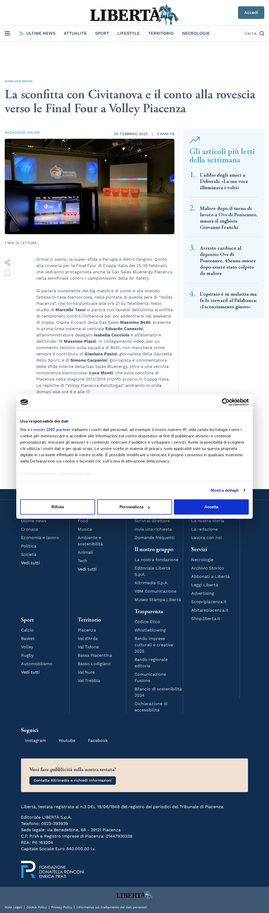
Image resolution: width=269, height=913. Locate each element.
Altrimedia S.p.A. (151, 582)
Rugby (27, 655)
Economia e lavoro (40, 537)
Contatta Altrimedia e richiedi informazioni (73, 780)
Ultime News (40, 33)
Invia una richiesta (153, 529)
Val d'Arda (88, 638)
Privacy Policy (61, 907)
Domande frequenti (154, 537)
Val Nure (86, 672)
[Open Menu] (7, 33)
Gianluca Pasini (19, 81)
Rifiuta (57, 507)
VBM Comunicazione (155, 591)
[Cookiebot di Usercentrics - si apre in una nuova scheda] (226, 402)
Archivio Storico (207, 568)
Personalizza (131, 507)
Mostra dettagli (225, 490)
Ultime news (33, 520)
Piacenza (87, 630)
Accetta (211, 507)
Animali (85, 552)
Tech (82, 560)
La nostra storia (207, 520)
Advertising (202, 593)
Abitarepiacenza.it (209, 610)
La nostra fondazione (156, 559)
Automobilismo (36, 663)
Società (28, 554)
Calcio (27, 630)
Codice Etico (147, 621)
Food (83, 520)
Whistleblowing (150, 630)
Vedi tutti (30, 562)
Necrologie (196, 33)
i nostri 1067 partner (51, 429)
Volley (27, 646)
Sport (102, 33)
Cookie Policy (37, 907)
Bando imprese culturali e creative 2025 (153, 645)
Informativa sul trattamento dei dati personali (111, 907)
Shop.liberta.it (205, 618)
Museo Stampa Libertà (157, 599)
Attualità (75, 33)
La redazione (204, 529)
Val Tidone (88, 646)
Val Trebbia (89, 680)
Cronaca (29, 529)
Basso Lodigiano (94, 663)
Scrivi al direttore (152, 520)
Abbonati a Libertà (210, 576)
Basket (28, 638)
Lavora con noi (206, 537)
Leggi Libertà (204, 584)
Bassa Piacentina (95, 655)
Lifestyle (128, 33)
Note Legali (13, 907)
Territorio (161, 33)
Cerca (250, 33)
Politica (28, 545)
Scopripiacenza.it (208, 601)
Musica (85, 529)
